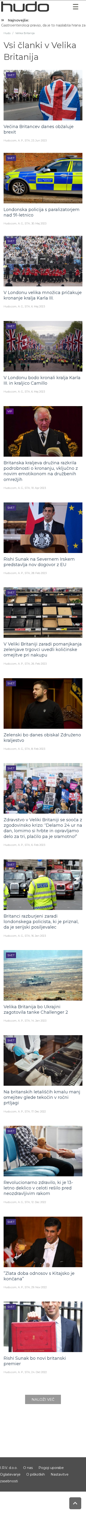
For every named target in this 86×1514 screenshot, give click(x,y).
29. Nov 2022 (39, 1287)
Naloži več (43, 1399)
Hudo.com (10, 140)
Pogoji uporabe (51, 1468)
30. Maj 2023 (38, 223)
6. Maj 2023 (38, 306)
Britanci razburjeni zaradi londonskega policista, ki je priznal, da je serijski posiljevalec (41, 922)
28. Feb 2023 (39, 573)
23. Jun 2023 (39, 140)
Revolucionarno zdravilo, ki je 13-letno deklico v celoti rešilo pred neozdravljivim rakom (38, 1188)
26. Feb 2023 (39, 663)
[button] (75, 6)
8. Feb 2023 (38, 748)
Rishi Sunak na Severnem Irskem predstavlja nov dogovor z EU (39, 562)
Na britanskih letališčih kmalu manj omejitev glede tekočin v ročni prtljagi (42, 1097)
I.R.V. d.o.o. (8, 1468)
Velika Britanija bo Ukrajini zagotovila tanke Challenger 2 (36, 1009)
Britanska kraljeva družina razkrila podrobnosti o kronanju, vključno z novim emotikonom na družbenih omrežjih (41, 471)
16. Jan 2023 (38, 935)
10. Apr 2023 (38, 488)
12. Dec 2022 (38, 1202)
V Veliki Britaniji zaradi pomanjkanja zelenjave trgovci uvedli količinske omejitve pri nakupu (43, 649)
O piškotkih (35, 1474)
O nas (28, 1468)
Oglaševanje (10, 1474)
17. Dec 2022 (38, 1111)
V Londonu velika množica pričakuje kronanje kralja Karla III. (43, 295)
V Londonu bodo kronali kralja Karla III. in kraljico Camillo (42, 380)
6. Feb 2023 (38, 845)
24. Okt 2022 (39, 1372)
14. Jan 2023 (38, 1020)
